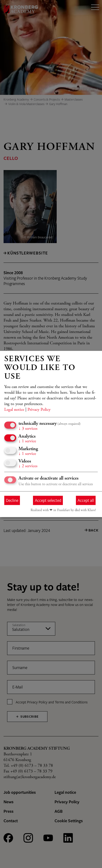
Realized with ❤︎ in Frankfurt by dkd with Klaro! (63, 510)
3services (28, 429)
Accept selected (48, 500)
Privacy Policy (39, 410)
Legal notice (14, 410)
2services (28, 466)
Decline (12, 500)
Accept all (86, 500)
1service (27, 441)
